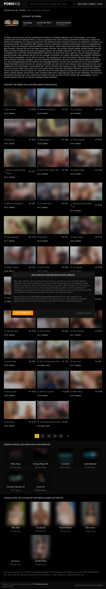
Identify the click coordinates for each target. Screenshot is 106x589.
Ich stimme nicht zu (84, 313)
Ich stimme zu (23, 313)
